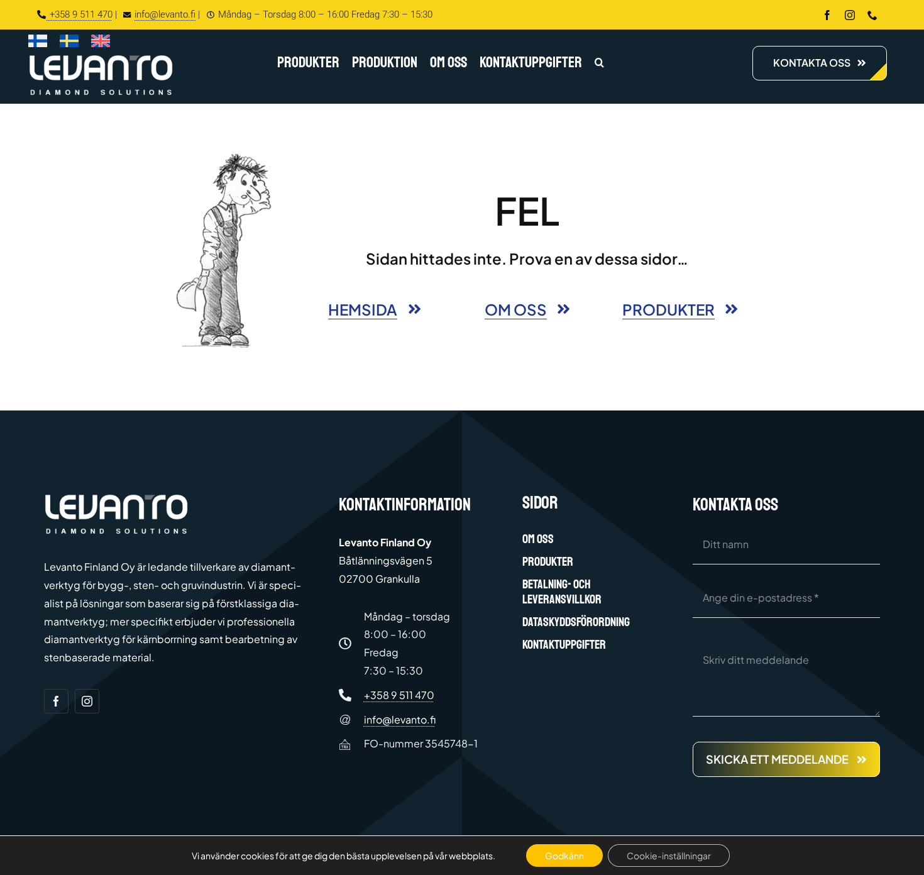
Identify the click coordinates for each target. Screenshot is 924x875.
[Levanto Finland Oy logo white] (100, 57)
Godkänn (564, 855)
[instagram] (850, 15)
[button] (599, 63)
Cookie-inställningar (669, 855)
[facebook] (827, 15)
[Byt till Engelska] (100, 43)
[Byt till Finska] (37, 43)
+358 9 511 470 (80, 14)
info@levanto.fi (165, 14)
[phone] (872, 15)
